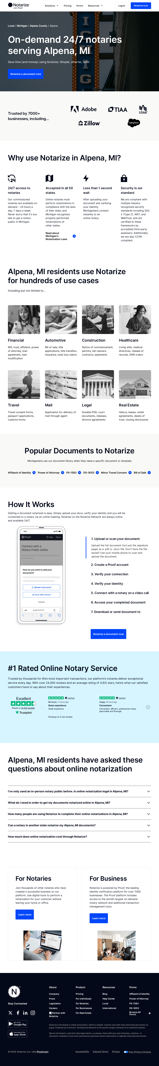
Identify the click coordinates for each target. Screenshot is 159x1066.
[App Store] (17, 1033)
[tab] (118, 547)
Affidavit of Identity (139, 994)
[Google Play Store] (17, 1024)
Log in (121, 5)
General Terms (100, 1051)
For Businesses (84, 1008)
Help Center (108, 998)
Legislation (55, 1003)
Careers (53, 1008)
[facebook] (17, 1013)
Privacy (116, 1051)
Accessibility (82, 1051)
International (109, 1008)
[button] (52, 6)
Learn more (24, 914)
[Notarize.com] (14, 991)
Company (54, 994)
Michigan (22, 25)
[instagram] (32, 1013)
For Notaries (82, 1003)
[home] (21, 5)
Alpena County (38, 25)
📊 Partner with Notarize (57, 1014)
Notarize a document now (25, 74)
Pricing (67, 5)
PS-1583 (134, 1003)
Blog (104, 994)
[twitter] (10, 1013)
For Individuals (83, 998)
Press (52, 998)
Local (11, 25)
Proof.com (42, 1051)
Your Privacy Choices (139, 1051)
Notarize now (141, 5)
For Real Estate (83, 1013)
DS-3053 (134, 1008)
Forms (79, 5)
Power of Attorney (139, 998)
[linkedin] (25, 1013)
